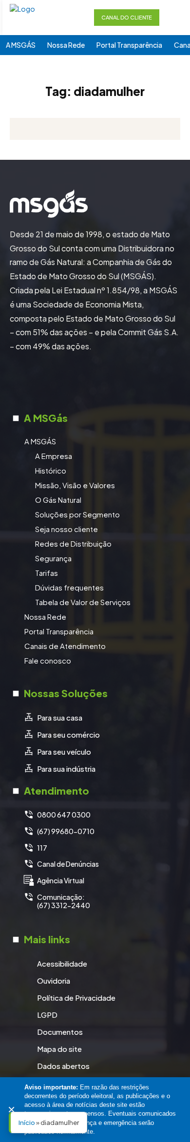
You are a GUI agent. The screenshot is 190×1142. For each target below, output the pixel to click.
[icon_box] (52, 718)
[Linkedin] (107, 380)
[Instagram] (83, 380)
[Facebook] (58, 380)
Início (27, 1122)
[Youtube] (131, 380)
